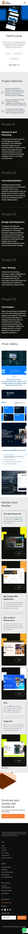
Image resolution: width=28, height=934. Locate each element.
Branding (4, 869)
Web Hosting (5, 874)
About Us (4, 848)
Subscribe (22, 917)
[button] (24, 929)
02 (3, 102)
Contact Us (7, 816)
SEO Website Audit (7, 877)
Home (3, 845)
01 (2, 92)
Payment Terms (6, 855)
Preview (19, 553)
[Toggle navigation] (24, 2)
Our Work (4, 850)
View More (5, 768)
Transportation (18, 53)
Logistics (8, 53)
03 (3, 111)
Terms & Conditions (7, 858)
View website (13, 65)
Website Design (14, 58)
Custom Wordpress (7, 872)
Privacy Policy (5, 853)
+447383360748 (6, 902)
